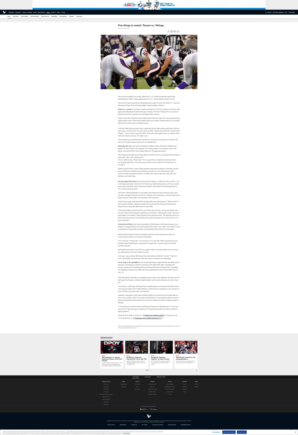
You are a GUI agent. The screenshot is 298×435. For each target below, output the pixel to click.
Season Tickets (170, 391)
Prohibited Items (152, 391)
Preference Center (185, 424)
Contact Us (106, 384)
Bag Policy (152, 386)
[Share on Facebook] (168, 32)
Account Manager (169, 384)
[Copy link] (178, 31)
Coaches (184, 389)
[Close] (295, 432)
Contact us (134, 424)
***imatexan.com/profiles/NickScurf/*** (147, 318)
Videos (196, 381)
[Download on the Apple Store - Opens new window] (143, 409)
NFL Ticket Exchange (170, 389)
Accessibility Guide (152, 384)
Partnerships (106, 391)
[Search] (265, 12)
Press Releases (124, 384)
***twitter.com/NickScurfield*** (154, 315)
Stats (184, 391)
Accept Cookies (242, 432)
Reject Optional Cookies (229, 432)
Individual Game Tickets (170, 386)
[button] (147, 370)
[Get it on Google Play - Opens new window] (154, 410)
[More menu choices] (67, 12)
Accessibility (106, 401)
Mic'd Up (196, 384)
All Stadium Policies (152, 394)
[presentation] (196, 370)
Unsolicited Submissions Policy (106, 394)
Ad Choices (144, 424)
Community (137, 384)
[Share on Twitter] (171, 32)
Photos (137, 381)
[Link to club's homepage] (4, 12)
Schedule (184, 386)
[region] (149, 432)
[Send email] (175, 32)
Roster (184, 384)
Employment (106, 386)
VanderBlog (123, 386)
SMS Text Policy (106, 396)
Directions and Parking (152, 389)
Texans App (106, 404)
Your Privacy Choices (157, 424)
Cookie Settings (172, 424)
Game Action (137, 389)
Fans (137, 386)
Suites (169, 394)
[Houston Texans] (149, 416)
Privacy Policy (106, 389)
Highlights (196, 386)
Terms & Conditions (106, 399)
